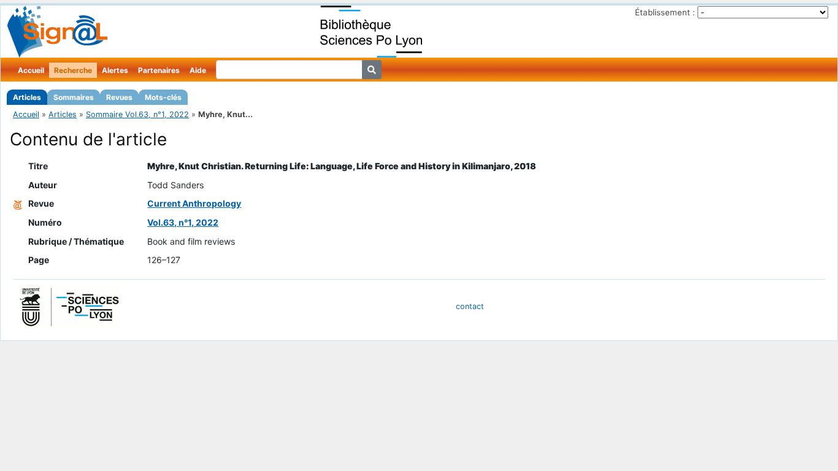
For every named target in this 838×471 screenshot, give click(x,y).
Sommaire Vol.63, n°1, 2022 (137, 114)
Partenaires (159, 70)
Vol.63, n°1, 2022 (182, 222)
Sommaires (73, 97)
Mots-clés (163, 97)
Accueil (31, 70)
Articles (27, 97)
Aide (198, 70)
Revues (119, 97)
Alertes (115, 70)
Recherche (73, 70)
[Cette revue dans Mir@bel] (18, 203)
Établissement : (665, 12)
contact (470, 306)
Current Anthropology (194, 203)
